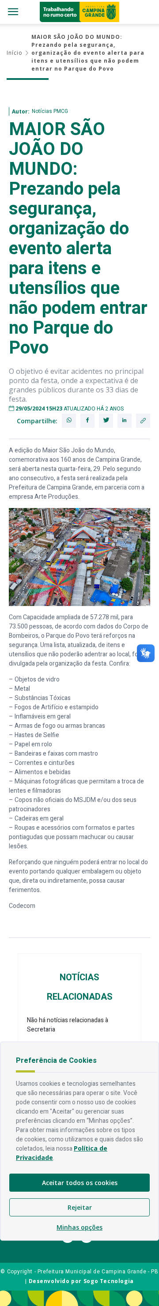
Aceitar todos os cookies (79, 1182)
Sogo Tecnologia (108, 1281)
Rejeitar (80, 1207)
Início (15, 52)
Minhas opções (79, 1227)
